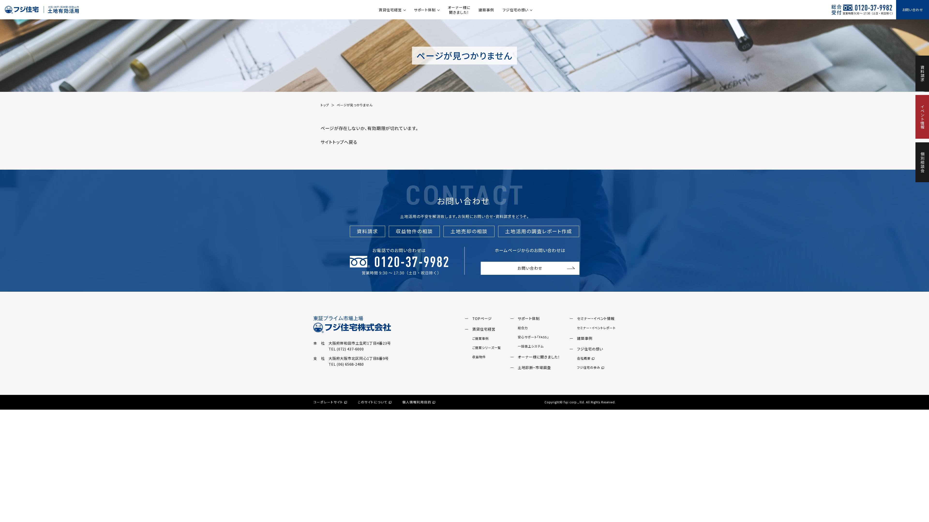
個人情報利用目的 (416, 402)
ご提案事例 (480, 338)
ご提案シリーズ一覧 (486, 347)
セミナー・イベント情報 (596, 318)
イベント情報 (922, 117)
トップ (325, 105)
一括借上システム (530, 346)
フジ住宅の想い (515, 9)
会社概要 (584, 358)
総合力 (523, 328)
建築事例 (486, 9)
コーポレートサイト (328, 402)
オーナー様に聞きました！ (459, 10)
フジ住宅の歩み (588, 367)
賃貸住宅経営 (390, 9)
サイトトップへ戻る (339, 142)
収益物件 (479, 357)
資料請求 (922, 73)
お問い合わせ (912, 9)
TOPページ (482, 318)
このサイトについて (373, 402)
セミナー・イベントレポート (596, 328)
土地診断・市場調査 (534, 367)
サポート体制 (425, 9)
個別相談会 (922, 162)
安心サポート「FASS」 (533, 337)
